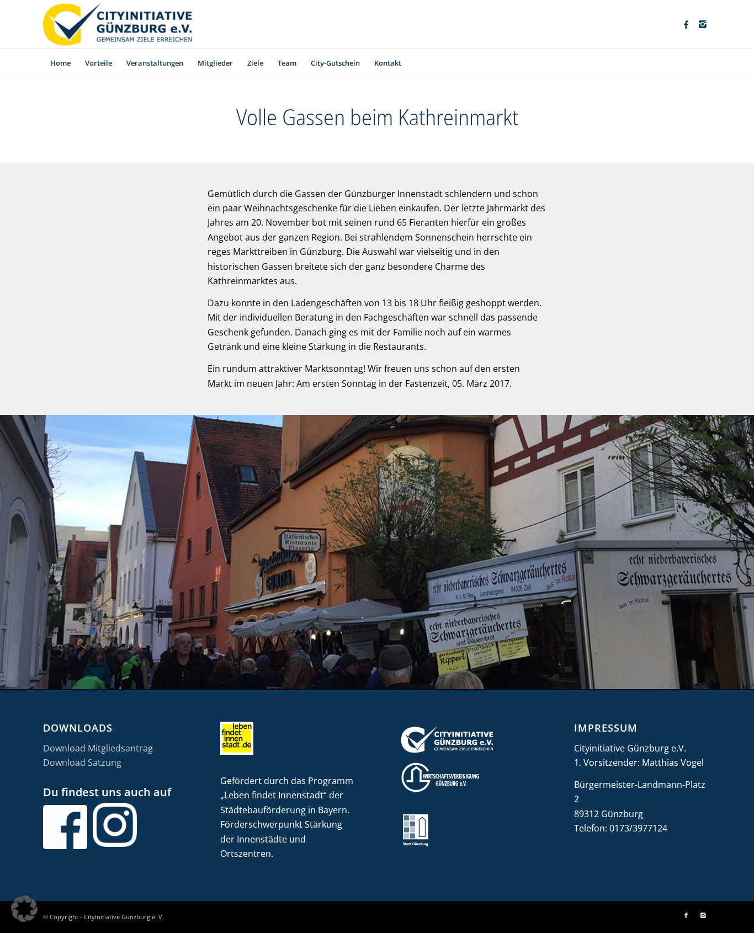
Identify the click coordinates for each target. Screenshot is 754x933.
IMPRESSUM (606, 727)
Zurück (9, 551)
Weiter (744, 551)
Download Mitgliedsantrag (98, 748)
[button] (24, 908)
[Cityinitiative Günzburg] (117, 24)
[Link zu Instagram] (702, 24)
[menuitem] (60, 63)
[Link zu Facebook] (686, 24)
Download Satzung (82, 762)
